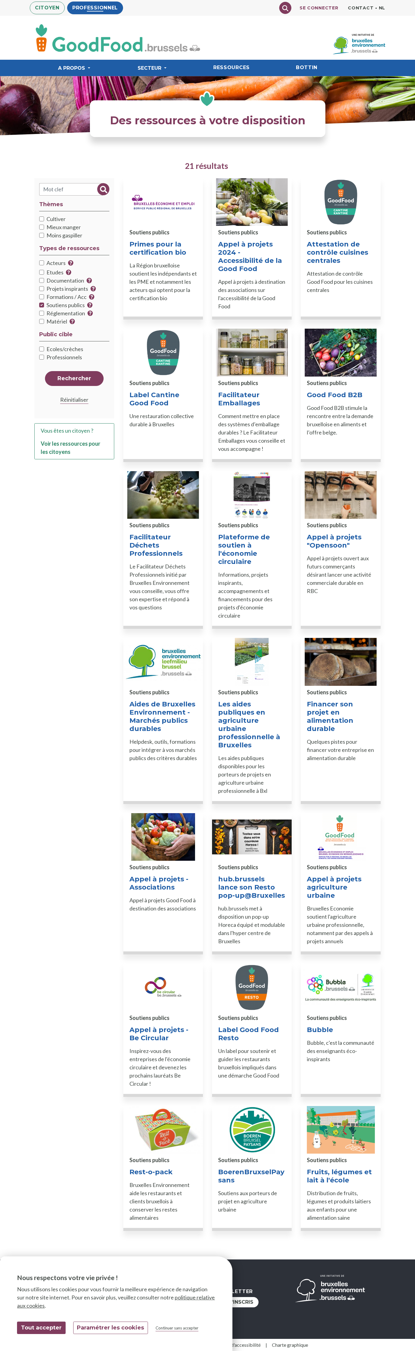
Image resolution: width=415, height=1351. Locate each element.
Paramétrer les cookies (110, 1327)
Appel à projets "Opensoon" (334, 541)
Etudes (54, 272)
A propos (71, 68)
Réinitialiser (74, 399)
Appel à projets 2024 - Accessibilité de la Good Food (250, 256)
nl (382, 8)
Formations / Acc (66, 296)
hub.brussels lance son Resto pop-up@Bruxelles (251, 887)
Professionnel (95, 8)
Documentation (65, 280)
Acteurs (56, 263)
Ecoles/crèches (64, 349)
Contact (360, 8)
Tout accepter (41, 1327)
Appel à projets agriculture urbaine (334, 887)
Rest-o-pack (151, 1172)
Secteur (149, 68)
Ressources (231, 67)
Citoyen (47, 8)
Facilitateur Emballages (239, 399)
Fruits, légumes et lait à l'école (339, 1176)
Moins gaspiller (64, 235)
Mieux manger (63, 227)
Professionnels (64, 357)
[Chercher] (285, 8)
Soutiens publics (65, 305)
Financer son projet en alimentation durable (330, 716)
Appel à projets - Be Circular (158, 1034)
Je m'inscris (236, 1302)
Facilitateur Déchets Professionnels (156, 545)
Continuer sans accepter (177, 1328)
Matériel (56, 321)
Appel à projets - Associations (158, 883)
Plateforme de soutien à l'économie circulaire (244, 549)
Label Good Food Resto (248, 1034)
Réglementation (65, 313)
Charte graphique (290, 1345)
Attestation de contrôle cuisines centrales (337, 252)
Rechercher (103, 189)
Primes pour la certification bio (157, 248)
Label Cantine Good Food (154, 399)
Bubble (320, 1030)
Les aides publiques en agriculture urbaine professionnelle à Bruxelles (249, 724)
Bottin (306, 67)
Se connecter (319, 8)
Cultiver (56, 219)
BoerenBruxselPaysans (251, 1176)
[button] (71, 263)
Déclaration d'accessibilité (233, 1345)
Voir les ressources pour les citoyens (70, 447)
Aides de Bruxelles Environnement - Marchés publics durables (162, 716)
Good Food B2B (334, 395)
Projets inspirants (67, 288)
